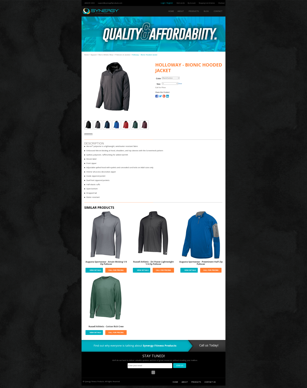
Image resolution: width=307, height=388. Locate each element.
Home (171, 11)
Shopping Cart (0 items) (207, 3)
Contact (218, 11)
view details (95, 270)
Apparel (94, 55)
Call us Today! (208, 345)
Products (194, 11)
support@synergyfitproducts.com (109, 3)
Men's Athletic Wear (105, 55)
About (180, 11)
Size (158, 84)
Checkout (221, 3)
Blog (206, 11)
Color (158, 79)
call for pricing (116, 270)
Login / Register (167, 3)
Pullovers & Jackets (122, 55)
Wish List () (180, 3)
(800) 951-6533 (89, 3)
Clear (180, 83)
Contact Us (210, 382)
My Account (191, 3)
